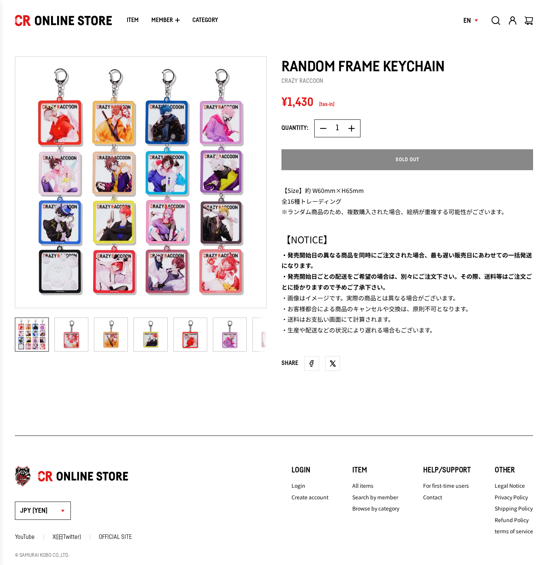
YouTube (25, 537)
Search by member (375, 497)
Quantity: (294, 128)
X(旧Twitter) (67, 537)
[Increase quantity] (351, 128)
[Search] (496, 20)
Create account (310, 497)
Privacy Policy (511, 497)
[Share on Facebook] (311, 363)
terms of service (514, 531)
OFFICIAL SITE (115, 537)
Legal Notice (510, 485)
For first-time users (446, 485)
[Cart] (529, 20)
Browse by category (375, 508)
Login (298, 485)
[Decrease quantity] (323, 128)
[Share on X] (332, 363)
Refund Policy (512, 520)
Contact (432, 497)
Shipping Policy (514, 508)
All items (363, 485)
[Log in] (512, 20)
